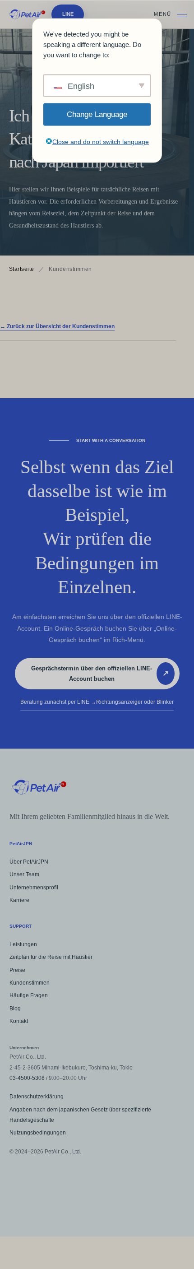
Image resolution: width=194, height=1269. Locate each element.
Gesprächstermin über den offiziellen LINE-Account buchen (100, 673)
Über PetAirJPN (28, 862)
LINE (68, 14)
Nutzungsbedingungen (37, 1133)
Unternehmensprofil (33, 887)
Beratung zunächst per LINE (97, 702)
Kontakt (18, 1021)
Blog (15, 1008)
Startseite (21, 269)
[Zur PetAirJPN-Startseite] (27, 14)
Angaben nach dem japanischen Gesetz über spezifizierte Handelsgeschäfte (80, 1114)
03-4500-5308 (27, 1078)
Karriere (19, 900)
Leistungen (23, 944)
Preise (17, 970)
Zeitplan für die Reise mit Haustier (50, 957)
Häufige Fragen (28, 995)
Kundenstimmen (29, 983)
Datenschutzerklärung (36, 1096)
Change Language (97, 114)
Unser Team (24, 874)
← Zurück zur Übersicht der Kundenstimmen (57, 326)
